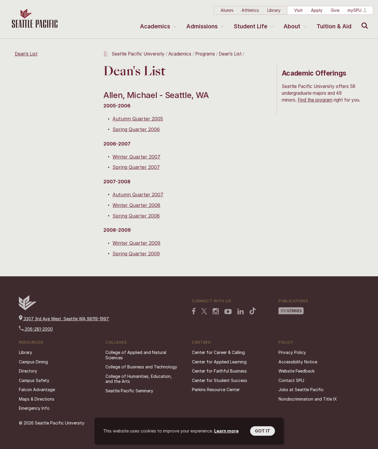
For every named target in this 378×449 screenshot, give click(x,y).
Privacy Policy (292, 352)
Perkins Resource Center (216, 389)
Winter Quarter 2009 (136, 243)
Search (363, 21)
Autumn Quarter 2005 (138, 119)
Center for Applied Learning (219, 361)
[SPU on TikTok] (253, 311)
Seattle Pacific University (138, 54)
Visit (298, 10)
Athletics (250, 10)
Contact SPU (291, 380)
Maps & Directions (36, 398)
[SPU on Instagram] (216, 312)
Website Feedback (296, 370)
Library (274, 10)
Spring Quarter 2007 (136, 167)
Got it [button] (262, 430)
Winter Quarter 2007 (136, 157)
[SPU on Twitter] (204, 311)
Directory (28, 370)
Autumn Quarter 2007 (138, 194)
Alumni (227, 10)
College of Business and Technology (141, 366)
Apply (316, 10)
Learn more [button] (226, 430)
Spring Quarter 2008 (136, 216)
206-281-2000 (38, 329)
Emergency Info (34, 408)
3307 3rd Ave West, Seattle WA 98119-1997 (65, 318)
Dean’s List (26, 54)
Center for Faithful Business (219, 370)
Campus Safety (34, 380)
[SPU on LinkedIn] (240, 312)
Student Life (250, 26)
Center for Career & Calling (218, 352)
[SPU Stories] (291, 311)
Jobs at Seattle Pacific (301, 389)
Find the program (315, 100)
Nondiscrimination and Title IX (307, 398)
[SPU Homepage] (28, 308)
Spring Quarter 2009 (136, 254)
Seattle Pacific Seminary (129, 390)
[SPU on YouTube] (228, 312)
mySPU (354, 10)
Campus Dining (33, 361)
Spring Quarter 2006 (136, 129)
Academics (155, 26)
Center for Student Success (219, 380)
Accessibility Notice (297, 361)
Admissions (202, 26)
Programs (205, 54)
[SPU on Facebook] (193, 312)
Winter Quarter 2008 (136, 205)
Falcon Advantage (37, 389)
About (292, 26)
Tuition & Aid (334, 26)
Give (335, 10)
